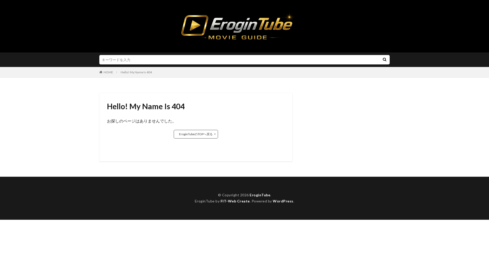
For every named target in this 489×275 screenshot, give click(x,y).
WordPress (283, 201)
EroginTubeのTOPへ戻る (196, 134)
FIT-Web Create (235, 201)
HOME (108, 72)
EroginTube (260, 195)
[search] (384, 59)
